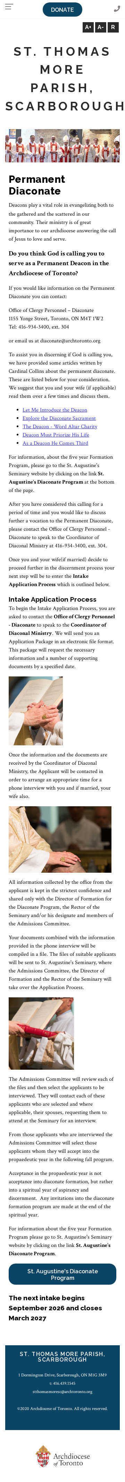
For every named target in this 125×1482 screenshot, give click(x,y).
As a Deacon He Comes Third (55, 443)
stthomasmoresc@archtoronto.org (62, 1391)
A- (101, 27)
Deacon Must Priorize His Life (56, 435)
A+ (88, 27)
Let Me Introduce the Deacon (55, 410)
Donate (62, 10)
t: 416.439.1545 (62, 1383)
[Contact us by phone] (117, 9)
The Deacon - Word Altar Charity (60, 426)
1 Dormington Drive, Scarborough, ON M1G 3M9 (62, 1375)
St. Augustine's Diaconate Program (62, 1274)
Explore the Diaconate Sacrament (59, 418)
